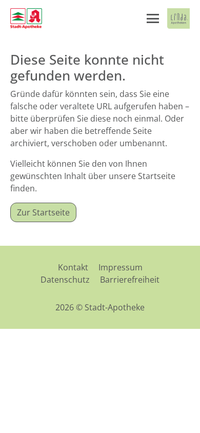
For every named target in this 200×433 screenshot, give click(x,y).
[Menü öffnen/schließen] (153, 18)
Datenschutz (65, 279)
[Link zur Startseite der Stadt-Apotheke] (26, 18)
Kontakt (73, 267)
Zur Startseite (43, 212)
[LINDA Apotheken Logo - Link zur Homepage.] (178, 18)
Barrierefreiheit (129, 279)
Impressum (120, 267)
